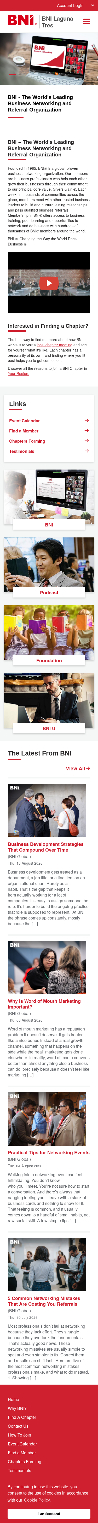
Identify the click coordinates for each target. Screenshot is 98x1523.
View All (76, 768)
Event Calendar (24, 421)
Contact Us (18, 1426)
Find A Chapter (22, 1417)
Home (13, 1399)
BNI (49, 524)
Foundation (49, 660)
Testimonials (21, 451)
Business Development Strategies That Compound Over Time (46, 847)
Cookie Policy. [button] (37, 1500)
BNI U (49, 728)
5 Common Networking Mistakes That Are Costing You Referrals (44, 1301)
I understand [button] (49, 1514)
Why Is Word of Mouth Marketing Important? (44, 1004)
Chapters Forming (27, 441)
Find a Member (23, 431)
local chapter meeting (54, 344)
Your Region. (18, 373)
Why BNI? (17, 1408)
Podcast (49, 592)
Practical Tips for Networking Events (49, 1152)
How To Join (19, 1435)
